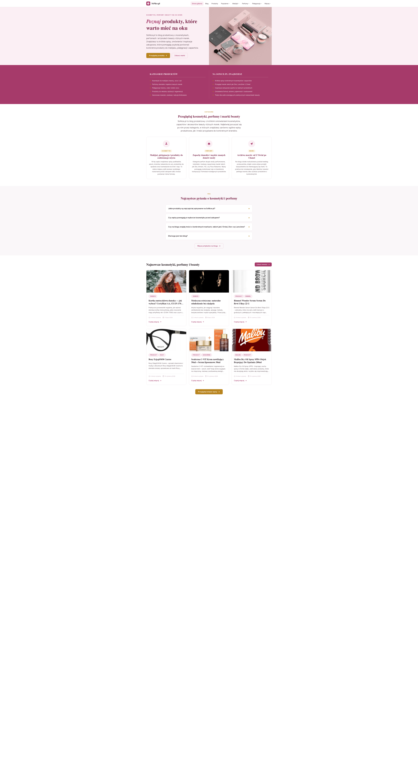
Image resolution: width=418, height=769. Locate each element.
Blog (206, 3)
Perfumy (245, 3)
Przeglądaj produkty (156, 55)
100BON (153, 296)
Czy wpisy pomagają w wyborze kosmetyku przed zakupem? (194, 218)
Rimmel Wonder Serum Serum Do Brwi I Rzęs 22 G (249, 302)
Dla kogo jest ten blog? (178, 236)
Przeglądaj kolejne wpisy (207, 392)
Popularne (224, 3)
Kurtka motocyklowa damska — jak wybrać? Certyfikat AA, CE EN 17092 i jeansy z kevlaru (166, 303)
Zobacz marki (179, 55)
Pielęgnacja (256, 3)
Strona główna (197, 3)
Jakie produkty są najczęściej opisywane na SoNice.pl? (191, 208)
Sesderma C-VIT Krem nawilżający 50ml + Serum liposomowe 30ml (207, 361)
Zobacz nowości (262, 264)
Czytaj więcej (154, 322)
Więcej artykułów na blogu (207, 246)
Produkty (215, 3)
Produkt (239, 296)
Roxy (162, 355)
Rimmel (248, 296)
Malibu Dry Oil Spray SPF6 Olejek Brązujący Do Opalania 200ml (250, 361)
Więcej (267, 3)
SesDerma (207, 355)
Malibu (238, 355)
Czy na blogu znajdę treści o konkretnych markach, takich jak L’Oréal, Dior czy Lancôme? (206, 227)
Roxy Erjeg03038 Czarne (160, 359)
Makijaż (235, 3)
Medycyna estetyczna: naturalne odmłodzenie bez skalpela (206, 302)
